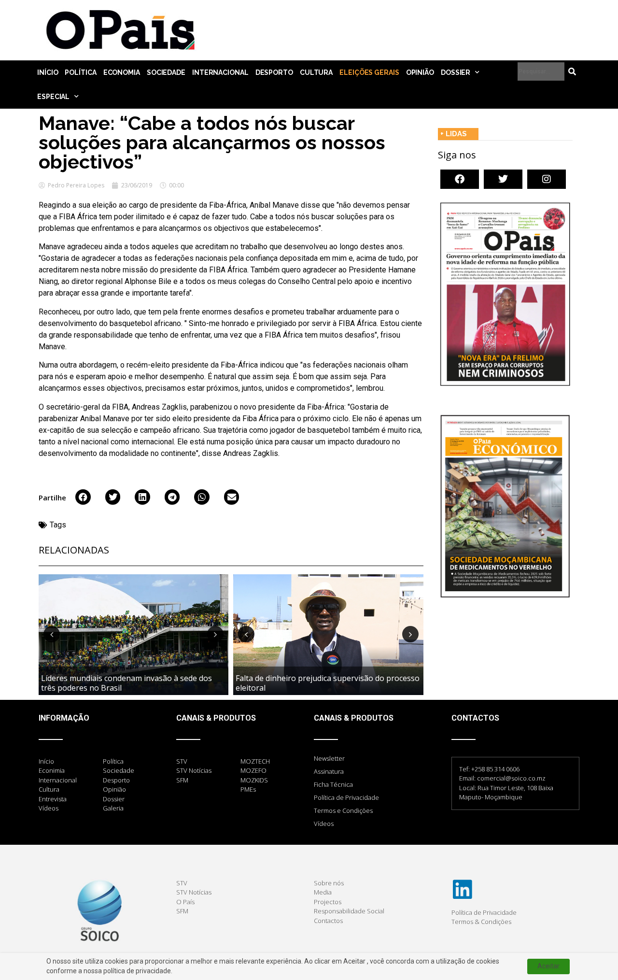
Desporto (274, 72)
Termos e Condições (343, 810)
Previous (51, 634)
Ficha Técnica (333, 784)
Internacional (220, 72)
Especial (53, 96)
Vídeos (324, 823)
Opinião (420, 72)
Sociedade (166, 72)
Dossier (455, 72)
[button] (83, 497)
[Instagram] (546, 179)
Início (47, 72)
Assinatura (329, 771)
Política (80, 72)
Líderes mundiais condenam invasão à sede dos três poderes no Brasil (126, 683)
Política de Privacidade (346, 797)
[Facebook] (459, 179)
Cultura (316, 72)
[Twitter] (503, 179)
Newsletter (329, 758)
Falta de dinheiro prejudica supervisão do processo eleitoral (328, 683)
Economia (121, 72)
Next (215, 634)
